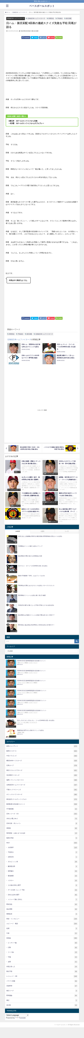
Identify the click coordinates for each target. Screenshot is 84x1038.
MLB (41, 843)
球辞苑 (41, 828)
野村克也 (41, 904)
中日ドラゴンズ (41, 756)
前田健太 (42, 871)
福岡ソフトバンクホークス (41, 780)
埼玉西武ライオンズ (41, 775)
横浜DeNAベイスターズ (41, 760)
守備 (42, 957)
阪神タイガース (41, 751)
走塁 (42, 962)
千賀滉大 (42, 852)
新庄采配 (68, 18)
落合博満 (41, 909)
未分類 (41, 1005)
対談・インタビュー (41, 919)
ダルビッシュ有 (42, 861)
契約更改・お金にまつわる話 (41, 833)
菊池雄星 (42, 876)
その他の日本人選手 (42, 885)
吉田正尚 (42, 857)
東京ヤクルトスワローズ (41, 770)
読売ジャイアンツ (41, 746)
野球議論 (41, 995)
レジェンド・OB (41, 976)
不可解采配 (41, 809)
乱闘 (41, 928)
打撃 (42, 947)
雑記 (41, 1000)
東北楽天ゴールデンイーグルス (41, 799)
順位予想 (41, 971)
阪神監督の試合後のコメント (41, 804)
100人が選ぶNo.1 (41, 818)
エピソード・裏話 (41, 923)
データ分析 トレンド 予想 (42, 890)
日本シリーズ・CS (41, 814)
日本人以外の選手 (42, 895)
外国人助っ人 (41, 966)
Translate (22, 1018)
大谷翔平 (42, 847)
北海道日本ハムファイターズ (15, 18)
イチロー (42, 880)
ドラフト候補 (41, 981)
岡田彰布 (41, 914)
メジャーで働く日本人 (42, 899)
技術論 (41, 938)
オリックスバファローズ (41, 794)
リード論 (42, 952)
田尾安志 (51, 18)
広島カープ (41, 765)
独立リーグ (41, 990)
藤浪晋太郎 (42, 866)
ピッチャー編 (42, 943)
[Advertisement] (42, 56)
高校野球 (41, 986)
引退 (41, 933)
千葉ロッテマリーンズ (41, 789)
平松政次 (60, 18)
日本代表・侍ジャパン (41, 823)
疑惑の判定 (41, 838)
